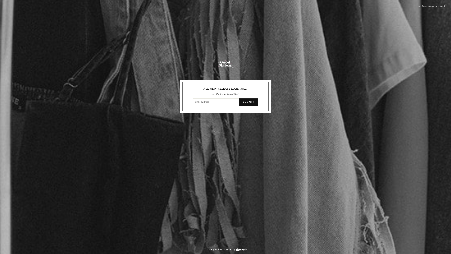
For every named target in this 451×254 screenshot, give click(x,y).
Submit (248, 102)
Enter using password (433, 6)
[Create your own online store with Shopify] (241, 249)
